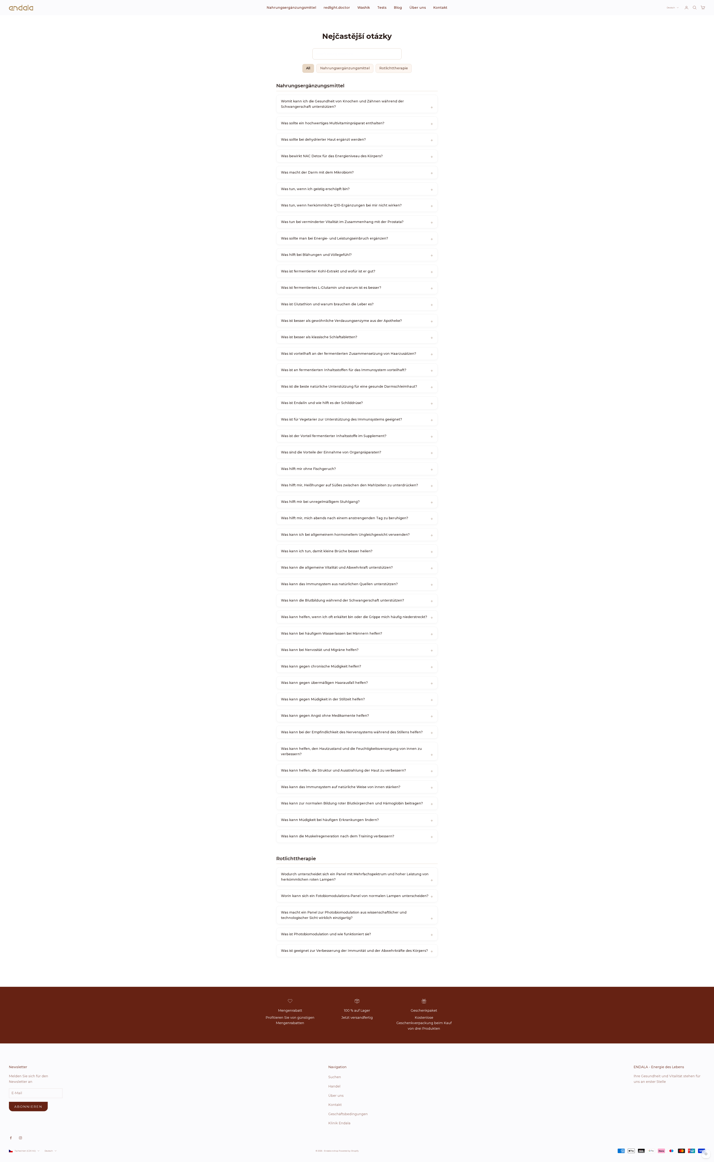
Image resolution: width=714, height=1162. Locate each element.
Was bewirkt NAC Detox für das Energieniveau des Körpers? (332, 156)
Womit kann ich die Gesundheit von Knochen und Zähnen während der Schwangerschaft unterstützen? (342, 104)
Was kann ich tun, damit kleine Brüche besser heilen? (326, 551)
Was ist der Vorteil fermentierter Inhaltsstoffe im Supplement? (333, 436)
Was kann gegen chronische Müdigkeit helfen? (321, 666)
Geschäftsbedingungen (348, 1114)
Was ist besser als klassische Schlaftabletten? (319, 337)
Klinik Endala (339, 1123)
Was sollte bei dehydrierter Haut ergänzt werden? (323, 139)
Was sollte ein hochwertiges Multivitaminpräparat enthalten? (332, 123)
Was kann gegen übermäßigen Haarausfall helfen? (324, 683)
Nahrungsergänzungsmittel (291, 8)
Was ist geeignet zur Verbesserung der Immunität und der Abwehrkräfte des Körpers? (354, 951)
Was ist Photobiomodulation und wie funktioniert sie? (326, 934)
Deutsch (671, 7)
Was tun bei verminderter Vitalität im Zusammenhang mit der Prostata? (342, 222)
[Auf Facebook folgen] (11, 1138)
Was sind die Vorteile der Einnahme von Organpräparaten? (331, 452)
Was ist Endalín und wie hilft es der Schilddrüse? (322, 403)
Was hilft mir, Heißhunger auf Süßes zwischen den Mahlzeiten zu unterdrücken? (349, 485)
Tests (381, 8)
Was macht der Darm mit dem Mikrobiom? (317, 172)
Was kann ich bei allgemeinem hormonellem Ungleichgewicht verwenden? (345, 534)
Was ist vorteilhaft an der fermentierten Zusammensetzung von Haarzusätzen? (348, 353)
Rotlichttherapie (393, 68)
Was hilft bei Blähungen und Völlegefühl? (316, 255)
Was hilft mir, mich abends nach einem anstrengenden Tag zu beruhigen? (344, 518)
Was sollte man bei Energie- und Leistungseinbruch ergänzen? (334, 238)
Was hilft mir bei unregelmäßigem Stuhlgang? (320, 502)
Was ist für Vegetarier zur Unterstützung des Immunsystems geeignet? (341, 419)
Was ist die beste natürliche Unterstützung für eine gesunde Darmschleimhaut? (349, 386)
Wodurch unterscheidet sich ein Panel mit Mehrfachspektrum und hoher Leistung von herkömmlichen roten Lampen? (355, 876)
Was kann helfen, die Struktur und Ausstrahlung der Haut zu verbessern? (343, 770)
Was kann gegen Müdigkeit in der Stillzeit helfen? (323, 699)
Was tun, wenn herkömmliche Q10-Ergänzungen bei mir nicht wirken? (341, 205)
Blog (398, 8)
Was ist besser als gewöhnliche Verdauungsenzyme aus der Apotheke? (341, 321)
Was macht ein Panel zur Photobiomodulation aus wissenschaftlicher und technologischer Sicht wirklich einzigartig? (343, 915)
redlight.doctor (337, 8)
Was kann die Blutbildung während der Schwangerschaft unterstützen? (342, 600)
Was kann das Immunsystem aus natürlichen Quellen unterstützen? (339, 584)
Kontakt (440, 8)
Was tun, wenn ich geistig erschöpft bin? (315, 189)
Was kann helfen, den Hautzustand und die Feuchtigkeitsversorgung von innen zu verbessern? (351, 751)
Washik (363, 8)
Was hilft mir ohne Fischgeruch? (308, 469)
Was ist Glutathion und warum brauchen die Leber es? (327, 304)
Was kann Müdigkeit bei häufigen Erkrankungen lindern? (330, 820)
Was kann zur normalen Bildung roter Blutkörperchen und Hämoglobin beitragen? (352, 803)
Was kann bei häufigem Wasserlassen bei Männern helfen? (331, 633)
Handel (334, 1086)
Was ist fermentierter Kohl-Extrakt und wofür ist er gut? (328, 271)
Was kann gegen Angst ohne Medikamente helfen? (325, 715)
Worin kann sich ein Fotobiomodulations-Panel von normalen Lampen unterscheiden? (354, 896)
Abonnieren (28, 1106)
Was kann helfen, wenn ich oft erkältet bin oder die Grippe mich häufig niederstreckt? (354, 617)
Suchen (334, 1077)
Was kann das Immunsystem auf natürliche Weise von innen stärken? (340, 787)
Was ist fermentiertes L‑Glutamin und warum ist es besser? (331, 288)
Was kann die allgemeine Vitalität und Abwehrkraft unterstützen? (337, 567)
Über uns (417, 8)
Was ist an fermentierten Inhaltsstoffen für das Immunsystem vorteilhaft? (343, 370)
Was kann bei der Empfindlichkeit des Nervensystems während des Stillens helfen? (352, 732)
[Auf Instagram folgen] (20, 1138)
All (308, 68)
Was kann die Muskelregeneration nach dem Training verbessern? (337, 836)
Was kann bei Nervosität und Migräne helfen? (319, 650)
